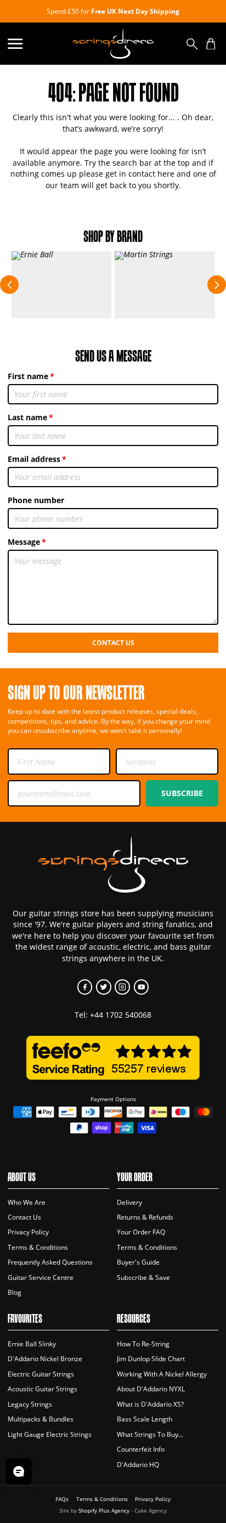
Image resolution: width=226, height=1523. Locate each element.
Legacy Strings (30, 1404)
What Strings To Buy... (150, 1434)
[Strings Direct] (113, 43)
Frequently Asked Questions (50, 1262)
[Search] (192, 43)
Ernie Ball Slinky (32, 1344)
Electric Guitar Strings (41, 1374)
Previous (9, 284)
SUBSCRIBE (182, 793)
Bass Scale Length (144, 1419)
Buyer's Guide (138, 1262)
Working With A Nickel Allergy (162, 1374)
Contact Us (113, 642)
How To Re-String (143, 1344)
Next (216, 284)
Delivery (129, 1202)
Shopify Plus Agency (103, 1510)
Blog (14, 1292)
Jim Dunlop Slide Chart (151, 1359)
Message (24, 542)
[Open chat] (18, 1471)
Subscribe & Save (143, 1277)
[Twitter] (103, 986)
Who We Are (27, 1202)
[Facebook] (84, 986)
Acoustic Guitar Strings (42, 1389)
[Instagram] (122, 986)
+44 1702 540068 (120, 1014)
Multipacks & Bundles (41, 1419)
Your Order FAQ (141, 1232)
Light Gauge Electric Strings (50, 1434)
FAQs (62, 1499)
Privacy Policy (28, 1232)
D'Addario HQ (138, 1464)
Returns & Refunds (145, 1217)
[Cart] (211, 43)
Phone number (36, 500)
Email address (34, 459)
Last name (27, 417)
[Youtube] (141, 986)
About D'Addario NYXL (151, 1389)
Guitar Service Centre (41, 1277)
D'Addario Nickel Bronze (45, 1359)
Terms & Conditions (38, 1247)
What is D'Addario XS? (150, 1404)
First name (28, 376)
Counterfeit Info (141, 1449)
